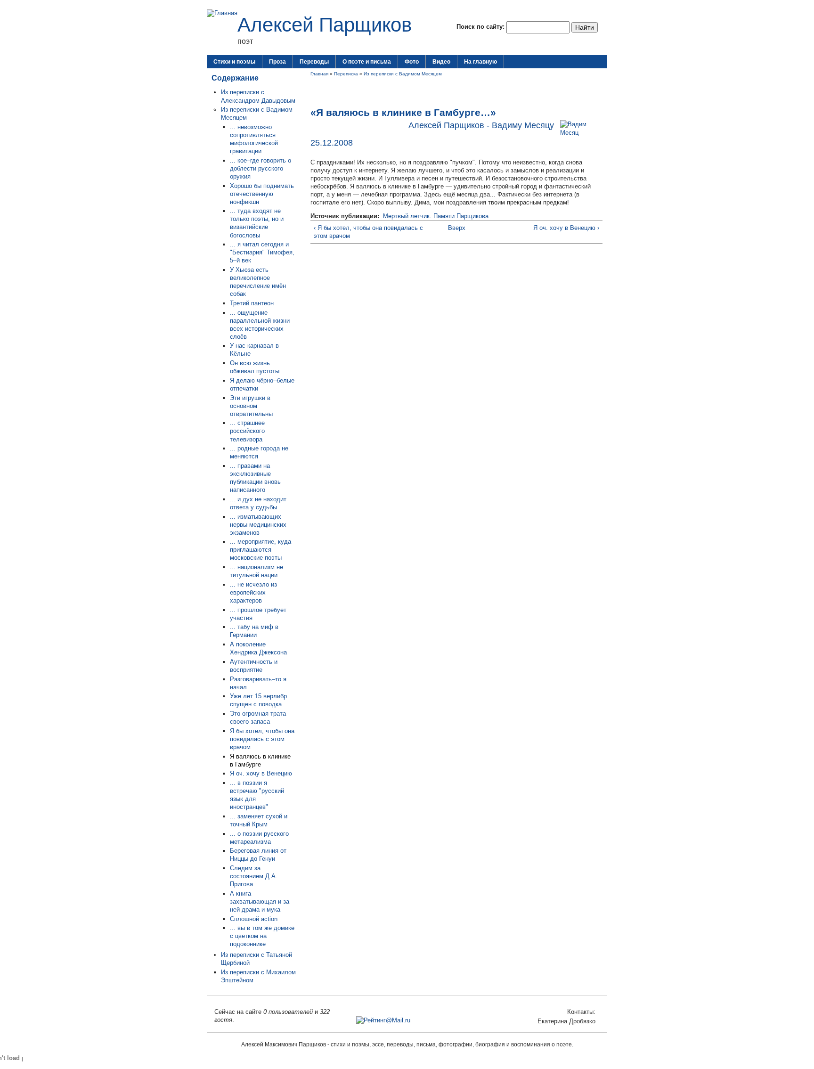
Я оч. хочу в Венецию (261, 773)
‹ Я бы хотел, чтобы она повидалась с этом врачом (368, 231)
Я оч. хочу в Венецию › (566, 227)
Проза (277, 61)
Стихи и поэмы (234, 61)
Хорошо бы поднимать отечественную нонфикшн (262, 193)
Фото (412, 61)
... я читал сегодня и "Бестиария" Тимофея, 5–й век (262, 252)
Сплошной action (253, 918)
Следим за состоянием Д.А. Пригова (253, 876)
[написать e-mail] (532, 1021)
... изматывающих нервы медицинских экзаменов (258, 524)
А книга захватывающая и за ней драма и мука (259, 901)
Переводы (314, 61)
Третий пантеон (252, 303)
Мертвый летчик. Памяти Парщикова (435, 216)
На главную (480, 61)
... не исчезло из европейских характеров (253, 592)
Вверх (453, 227)
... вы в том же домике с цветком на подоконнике (262, 935)
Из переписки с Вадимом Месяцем (403, 73)
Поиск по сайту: (481, 26)
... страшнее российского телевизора (247, 430)
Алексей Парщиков (324, 25)
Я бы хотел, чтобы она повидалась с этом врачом (262, 739)
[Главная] (222, 12)
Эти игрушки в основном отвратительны (251, 405)
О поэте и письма (366, 61)
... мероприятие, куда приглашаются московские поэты (260, 549)
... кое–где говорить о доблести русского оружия (260, 168)
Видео (441, 61)
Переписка (346, 73)
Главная (319, 73)
